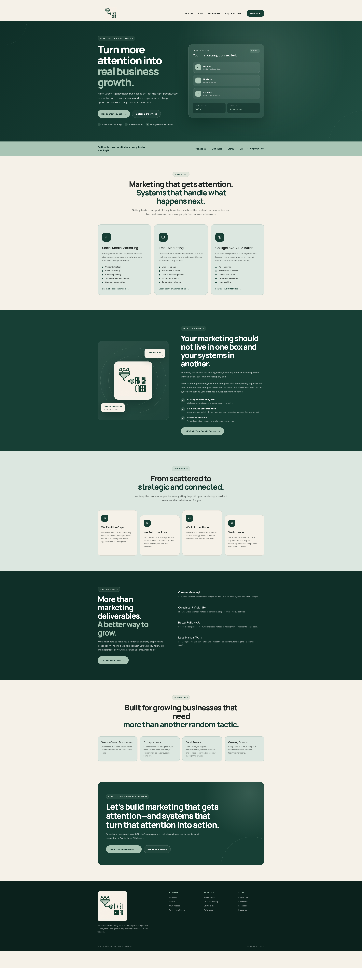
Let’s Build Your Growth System (202, 431)
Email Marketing (211, 902)
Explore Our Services (146, 113)
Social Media (209, 897)
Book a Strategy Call (113, 113)
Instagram (242, 910)
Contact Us (243, 902)
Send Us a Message (157, 849)
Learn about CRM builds (228, 288)
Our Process (214, 13)
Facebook (242, 906)
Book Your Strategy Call (124, 849)
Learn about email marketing (174, 288)
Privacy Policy (252, 946)
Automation (209, 910)
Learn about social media (115, 288)
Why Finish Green (233, 13)
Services (188, 13)
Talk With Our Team (113, 660)
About (201, 13)
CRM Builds (209, 906)
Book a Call (255, 13)
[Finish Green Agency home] (111, 13)
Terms (262, 946)
